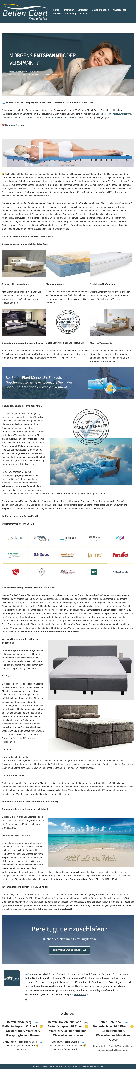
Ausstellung (70, 13)
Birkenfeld (45, 117)
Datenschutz (94, 1066)
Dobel (18, 117)
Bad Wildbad (8, 117)
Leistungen (59, 1066)
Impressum (85, 1066)
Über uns (74, 1066)
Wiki (69, 1066)
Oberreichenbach (77, 117)
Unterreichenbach (59, 117)
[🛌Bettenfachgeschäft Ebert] (25, 11)
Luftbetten (83, 10)
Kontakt (84, 13)
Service (57, 13)
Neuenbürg (113, 114)
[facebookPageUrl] (26, 1000)
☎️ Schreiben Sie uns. (13, 125)
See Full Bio (80, 994)
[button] (60, 9)
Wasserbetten (119, 10)
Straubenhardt (28, 117)
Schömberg (101, 114)
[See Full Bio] (87, 994)
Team (79, 1066)
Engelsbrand (125, 114)
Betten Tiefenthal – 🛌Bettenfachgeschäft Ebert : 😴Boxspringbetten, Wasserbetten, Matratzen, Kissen (113, 1030)
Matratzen (69, 10)
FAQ (65, 1066)
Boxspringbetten (100, 10)
